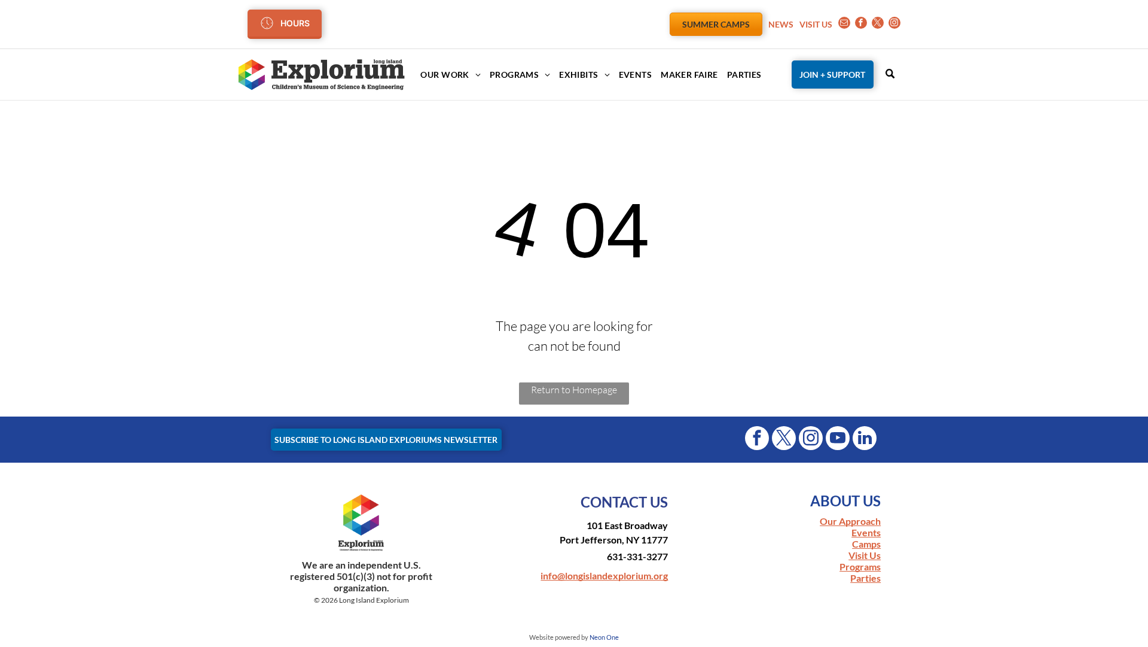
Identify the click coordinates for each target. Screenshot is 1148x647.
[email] (844, 24)
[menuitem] (445, 74)
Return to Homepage (574, 390)
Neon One (604, 637)
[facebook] (861, 24)
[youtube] (838, 439)
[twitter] (878, 24)
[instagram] (894, 24)
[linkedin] (865, 439)
